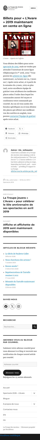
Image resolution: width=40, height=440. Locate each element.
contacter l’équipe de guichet (23, 116)
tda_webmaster (12, 180)
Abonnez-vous (12, 373)
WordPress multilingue (10, 435)
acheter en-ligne (20, 76)
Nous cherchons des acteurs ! (18, 260)
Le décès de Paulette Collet (17, 254)
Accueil (6, 388)
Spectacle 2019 (8, 182)
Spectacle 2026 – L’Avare (14, 393)
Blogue (6, 399)
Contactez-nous (10, 409)
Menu (33, 8)
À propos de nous (11, 404)
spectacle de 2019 (10, 66)
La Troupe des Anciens (11, 427)
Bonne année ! (11, 266)
